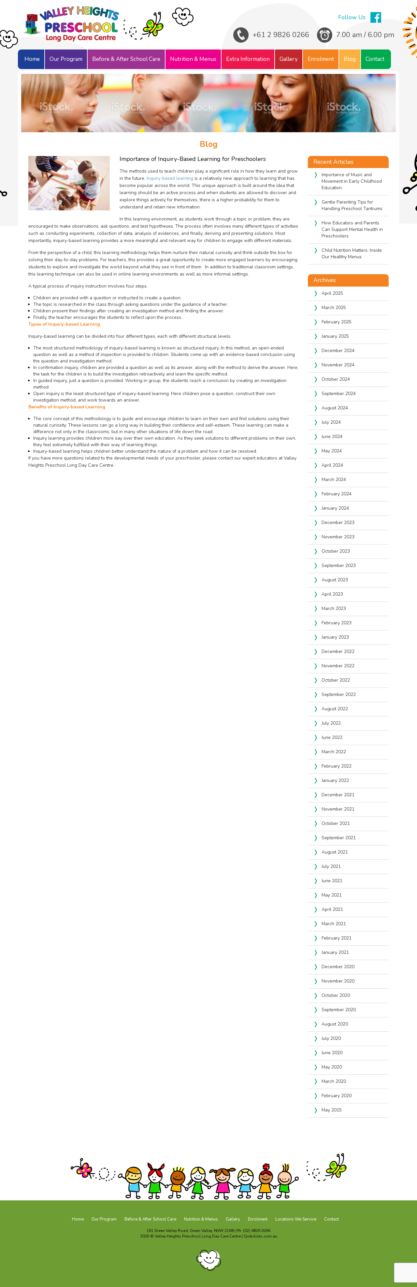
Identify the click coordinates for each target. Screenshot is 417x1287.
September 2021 (339, 838)
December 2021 (338, 795)
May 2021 (332, 895)
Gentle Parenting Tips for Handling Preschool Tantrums (353, 205)
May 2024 (332, 451)
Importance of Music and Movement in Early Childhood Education (352, 181)
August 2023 (335, 580)
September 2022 (339, 694)
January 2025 (335, 336)
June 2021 (332, 881)
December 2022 (338, 651)
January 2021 (335, 952)
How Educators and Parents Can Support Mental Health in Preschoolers (352, 229)
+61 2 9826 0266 (280, 35)
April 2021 (332, 909)
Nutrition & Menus (193, 59)
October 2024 (336, 379)
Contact (375, 59)
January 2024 (335, 508)
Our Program (66, 59)
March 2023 (334, 608)
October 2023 (336, 551)
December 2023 (338, 522)
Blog (350, 59)
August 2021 (335, 852)
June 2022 (332, 737)
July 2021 (331, 866)
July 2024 (331, 422)
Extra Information (248, 59)
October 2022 (336, 680)
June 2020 (332, 1053)
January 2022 (335, 780)
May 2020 (332, 1067)
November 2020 (338, 981)
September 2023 (339, 565)
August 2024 (335, 408)
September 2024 (339, 393)
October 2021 (336, 823)
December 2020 (338, 967)
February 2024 (337, 494)
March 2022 (334, 752)
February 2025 (337, 322)
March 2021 (334, 924)
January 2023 (335, 637)
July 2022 (331, 723)
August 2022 (335, 709)
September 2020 (339, 1010)
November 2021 (338, 809)
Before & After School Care (126, 59)
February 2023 (337, 623)
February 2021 (337, 938)
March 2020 (334, 1081)
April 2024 (332, 465)
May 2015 (332, 1110)
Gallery (289, 59)
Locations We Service (295, 1219)
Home (32, 59)
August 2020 (335, 1024)
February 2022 (337, 766)
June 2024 (332, 436)
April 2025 (332, 293)
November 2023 (338, 537)
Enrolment (321, 59)
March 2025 (334, 307)
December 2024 (338, 350)
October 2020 (336, 995)
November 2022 (338, 666)
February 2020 (337, 1096)
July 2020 (331, 1038)
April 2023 (332, 594)
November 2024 (338, 365)
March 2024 (334, 479)
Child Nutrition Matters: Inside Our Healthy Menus (352, 253)
